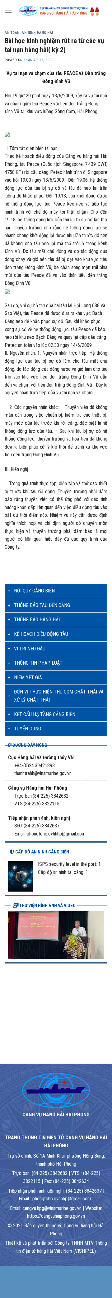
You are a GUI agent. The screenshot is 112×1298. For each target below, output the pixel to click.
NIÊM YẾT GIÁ (28, 677)
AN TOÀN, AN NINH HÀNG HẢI (29, 33)
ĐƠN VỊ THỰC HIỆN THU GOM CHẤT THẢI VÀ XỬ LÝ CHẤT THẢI (59, 696)
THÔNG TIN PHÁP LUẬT (38, 663)
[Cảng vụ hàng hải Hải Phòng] (60, 11)
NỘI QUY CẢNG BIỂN (34, 591)
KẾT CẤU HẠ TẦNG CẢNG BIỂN (44, 714)
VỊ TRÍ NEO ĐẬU (29, 649)
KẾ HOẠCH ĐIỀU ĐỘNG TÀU (41, 634)
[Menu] (8, 10)
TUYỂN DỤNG (27, 729)
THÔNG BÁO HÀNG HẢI (37, 619)
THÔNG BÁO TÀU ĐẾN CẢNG (42, 605)
